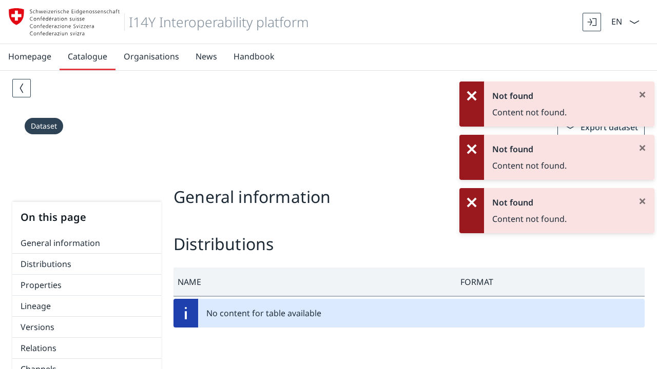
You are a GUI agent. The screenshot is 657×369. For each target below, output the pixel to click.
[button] (315, 282)
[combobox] (615, 21)
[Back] (21, 88)
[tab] (328, 173)
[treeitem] (86, 243)
